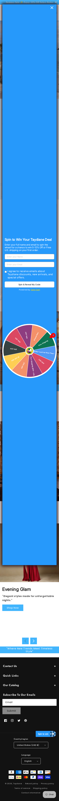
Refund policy (31, 783)
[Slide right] (33, 641)
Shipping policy (40, 788)
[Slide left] (25, 641)
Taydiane (17, 783)
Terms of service (22, 788)
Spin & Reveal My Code (29, 284)
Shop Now (13, 607)
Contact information (31, 793)
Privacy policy (47, 783)
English (28, 761)
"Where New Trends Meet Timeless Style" (29, 650)
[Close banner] (56, 2)
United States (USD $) (28, 745)
